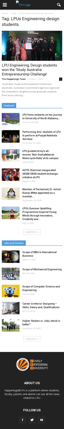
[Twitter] (32, 420)
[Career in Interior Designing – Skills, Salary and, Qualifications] (11, 308)
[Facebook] (22, 420)
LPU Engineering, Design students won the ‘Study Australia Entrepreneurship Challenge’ (29, 69)
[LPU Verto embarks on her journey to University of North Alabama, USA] (11, 119)
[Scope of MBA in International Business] (11, 256)
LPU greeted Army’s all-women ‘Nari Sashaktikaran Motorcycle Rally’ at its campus (40, 155)
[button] (59, 5)
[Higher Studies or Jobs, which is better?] (11, 325)
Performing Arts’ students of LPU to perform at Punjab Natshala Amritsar (41, 135)
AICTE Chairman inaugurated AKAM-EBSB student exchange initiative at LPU (40, 174)
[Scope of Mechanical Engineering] (11, 274)
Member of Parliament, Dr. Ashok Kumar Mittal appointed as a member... (41, 193)
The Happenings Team (14, 79)
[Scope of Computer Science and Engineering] (11, 291)
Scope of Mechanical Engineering (42, 269)
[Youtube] (41, 420)
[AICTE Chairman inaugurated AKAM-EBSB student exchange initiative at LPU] (11, 174)
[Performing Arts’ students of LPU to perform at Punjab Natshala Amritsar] (11, 136)
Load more (30, 231)
